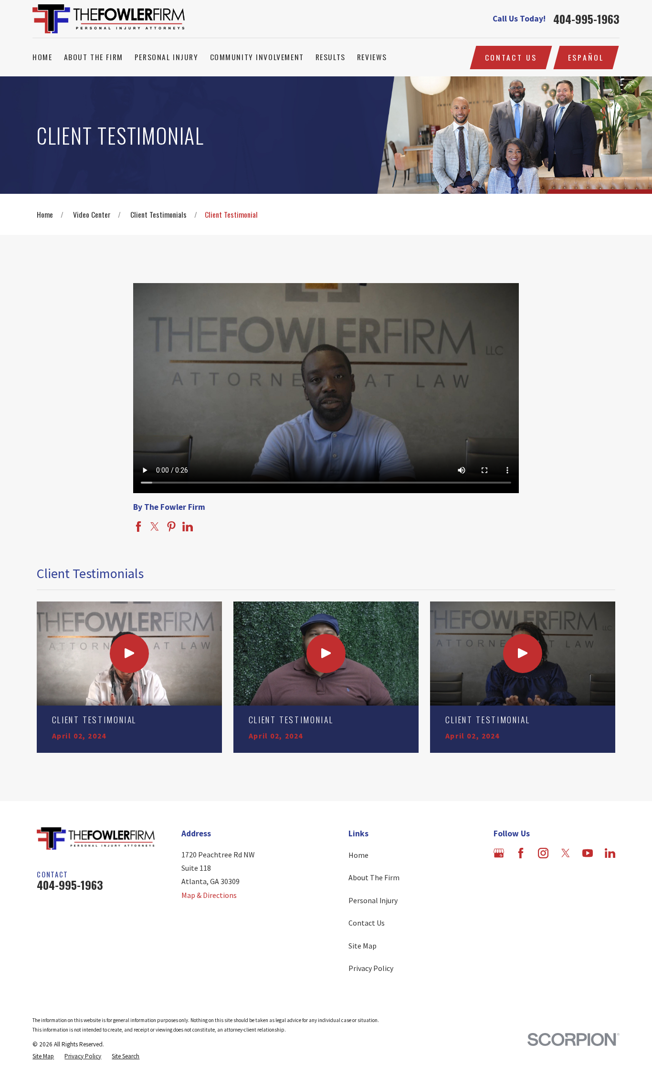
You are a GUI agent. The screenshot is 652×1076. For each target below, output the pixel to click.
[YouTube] (587, 853)
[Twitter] (565, 853)
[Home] (108, 18)
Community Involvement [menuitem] (257, 57)
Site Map (362, 945)
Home (358, 855)
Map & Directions (209, 895)
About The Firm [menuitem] (93, 57)
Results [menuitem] (330, 57)
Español (586, 57)
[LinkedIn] (610, 853)
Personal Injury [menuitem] (167, 57)
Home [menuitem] (42, 57)
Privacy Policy (370, 968)
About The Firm (374, 877)
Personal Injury (373, 900)
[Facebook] (520, 853)
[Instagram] (543, 853)
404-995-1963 (586, 19)
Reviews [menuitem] (372, 57)
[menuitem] (43, 1056)
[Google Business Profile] (499, 853)
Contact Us (511, 57)
